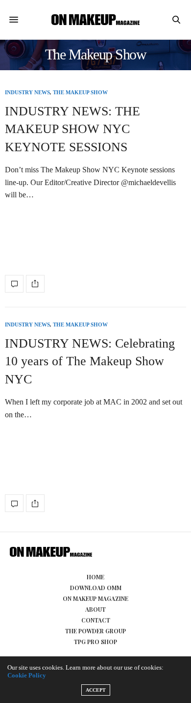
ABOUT (95, 609)
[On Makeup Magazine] (95, 19)
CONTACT (95, 620)
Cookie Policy (26, 675)
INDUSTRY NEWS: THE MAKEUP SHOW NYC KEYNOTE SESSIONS (72, 129)
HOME (95, 577)
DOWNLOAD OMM (95, 588)
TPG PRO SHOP (95, 642)
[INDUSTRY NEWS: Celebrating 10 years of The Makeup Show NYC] (14, 503)
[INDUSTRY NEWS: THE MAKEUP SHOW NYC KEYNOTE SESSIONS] (14, 284)
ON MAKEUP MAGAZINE (95, 598)
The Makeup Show (80, 92)
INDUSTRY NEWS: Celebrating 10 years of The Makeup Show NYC (90, 361)
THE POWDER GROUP (95, 631)
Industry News (27, 92)
